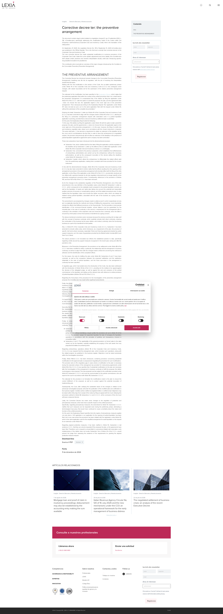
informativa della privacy (147, 70)
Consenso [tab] (85, 291)
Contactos (106, 579)
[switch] (101, 320)
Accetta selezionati (111, 327)
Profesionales (86, 573)
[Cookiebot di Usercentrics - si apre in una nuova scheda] (136, 285)
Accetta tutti (136, 327)
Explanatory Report (104, 94)
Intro (134, 30)
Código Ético (86, 584)
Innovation (56, 584)
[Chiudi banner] (148, 285)
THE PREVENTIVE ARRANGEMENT (143, 34)
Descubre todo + (111, 515)
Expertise (55, 579)
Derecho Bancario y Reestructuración (80, 22)
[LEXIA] (10, 5)
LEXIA (84, 577)
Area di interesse (139, 57)
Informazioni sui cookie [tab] (137, 291)
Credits (169, 610)
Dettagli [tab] (111, 291)
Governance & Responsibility (63, 574)
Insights (64, 22)
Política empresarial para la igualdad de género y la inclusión (90, 589)
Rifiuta (86, 327)
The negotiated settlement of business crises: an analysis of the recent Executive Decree (151, 502)
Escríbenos (118, 550)
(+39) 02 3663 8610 (64, 550)
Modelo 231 (85, 580)
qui (125, 306)
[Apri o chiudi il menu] (218, 5)
